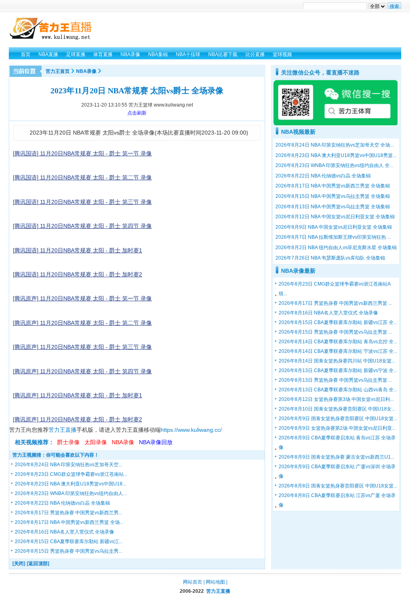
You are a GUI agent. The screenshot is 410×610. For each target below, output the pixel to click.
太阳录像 (95, 442)
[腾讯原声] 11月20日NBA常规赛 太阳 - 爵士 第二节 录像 (82, 323)
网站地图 (215, 582)
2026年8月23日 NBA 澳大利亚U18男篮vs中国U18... (70, 484)
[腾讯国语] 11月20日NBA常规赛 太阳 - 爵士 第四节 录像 (82, 226)
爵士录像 (68, 442)
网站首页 (192, 582)
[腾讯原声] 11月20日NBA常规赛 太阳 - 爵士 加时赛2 (77, 419)
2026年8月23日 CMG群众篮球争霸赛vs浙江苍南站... (71, 474)
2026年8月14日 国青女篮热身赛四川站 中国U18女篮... (337, 361)
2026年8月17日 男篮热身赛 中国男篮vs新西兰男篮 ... (335, 303)
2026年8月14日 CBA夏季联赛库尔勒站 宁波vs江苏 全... (338, 351)
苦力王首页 (58, 71)
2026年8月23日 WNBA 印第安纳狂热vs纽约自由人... (71, 493)
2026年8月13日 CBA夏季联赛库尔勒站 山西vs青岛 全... (338, 390)
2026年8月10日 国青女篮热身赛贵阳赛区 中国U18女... (337, 409)
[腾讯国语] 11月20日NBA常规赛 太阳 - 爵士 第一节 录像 (82, 153)
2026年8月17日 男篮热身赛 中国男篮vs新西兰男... (68, 512)
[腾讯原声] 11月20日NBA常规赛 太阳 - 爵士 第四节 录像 (82, 371)
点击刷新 (137, 113)
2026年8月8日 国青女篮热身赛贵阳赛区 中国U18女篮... (338, 486)
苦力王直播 (62, 430)
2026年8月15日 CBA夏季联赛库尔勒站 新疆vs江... (69, 541)
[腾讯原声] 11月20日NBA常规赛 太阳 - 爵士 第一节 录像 (82, 298)
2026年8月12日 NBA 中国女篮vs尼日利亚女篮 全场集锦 (335, 216)
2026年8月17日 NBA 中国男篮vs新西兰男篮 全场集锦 (332, 186)
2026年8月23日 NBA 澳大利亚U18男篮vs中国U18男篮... (335, 155)
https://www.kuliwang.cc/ (191, 430)
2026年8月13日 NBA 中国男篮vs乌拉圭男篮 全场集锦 (332, 206)
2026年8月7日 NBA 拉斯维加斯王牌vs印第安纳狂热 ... (333, 237)
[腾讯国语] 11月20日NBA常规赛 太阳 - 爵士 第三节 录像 (82, 202)
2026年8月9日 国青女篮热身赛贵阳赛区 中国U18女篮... (338, 418)
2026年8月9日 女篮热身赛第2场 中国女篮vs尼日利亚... (337, 428)
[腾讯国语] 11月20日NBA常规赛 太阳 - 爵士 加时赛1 (77, 250)
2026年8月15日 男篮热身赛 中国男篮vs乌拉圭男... (68, 551)
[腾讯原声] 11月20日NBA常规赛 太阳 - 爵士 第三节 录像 (82, 347)
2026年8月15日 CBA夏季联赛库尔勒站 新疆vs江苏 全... (338, 322)
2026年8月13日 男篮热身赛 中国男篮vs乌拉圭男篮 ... (335, 380)
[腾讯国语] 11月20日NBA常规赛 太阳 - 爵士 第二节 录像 (82, 177)
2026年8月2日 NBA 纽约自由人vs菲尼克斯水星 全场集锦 (336, 247)
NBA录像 (86, 71)
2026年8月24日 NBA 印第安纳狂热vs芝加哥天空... (68, 464)
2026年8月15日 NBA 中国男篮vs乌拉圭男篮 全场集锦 (332, 196)
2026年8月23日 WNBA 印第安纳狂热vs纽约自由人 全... (334, 165)
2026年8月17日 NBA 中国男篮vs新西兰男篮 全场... (69, 522)
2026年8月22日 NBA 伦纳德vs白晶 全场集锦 (62, 503)
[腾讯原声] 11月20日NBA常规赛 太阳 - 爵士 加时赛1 (77, 395)
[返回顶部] (38, 563)
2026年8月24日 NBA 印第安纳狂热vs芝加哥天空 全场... (334, 145)
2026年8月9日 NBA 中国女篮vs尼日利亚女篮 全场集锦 (333, 227)
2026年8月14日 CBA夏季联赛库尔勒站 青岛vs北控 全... (338, 341)
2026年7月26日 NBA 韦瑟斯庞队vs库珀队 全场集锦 (330, 258)
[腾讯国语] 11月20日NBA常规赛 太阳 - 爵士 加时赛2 (77, 274)
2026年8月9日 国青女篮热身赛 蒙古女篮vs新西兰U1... (336, 457)
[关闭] (18, 563)
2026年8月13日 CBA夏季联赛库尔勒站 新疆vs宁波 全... (338, 370)
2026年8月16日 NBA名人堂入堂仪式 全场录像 (64, 532)
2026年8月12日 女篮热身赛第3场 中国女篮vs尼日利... (336, 399)
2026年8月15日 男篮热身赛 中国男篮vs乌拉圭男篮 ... (335, 332)
